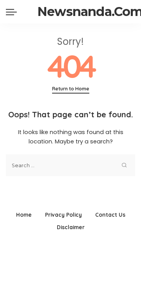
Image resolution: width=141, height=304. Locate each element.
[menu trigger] (13, 11)
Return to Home (70, 89)
